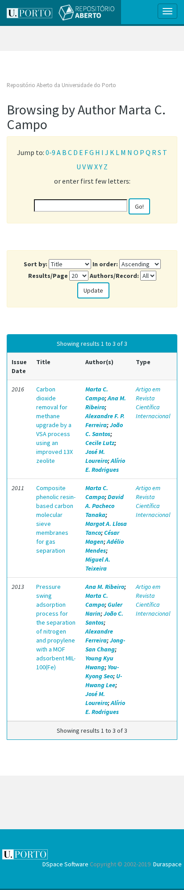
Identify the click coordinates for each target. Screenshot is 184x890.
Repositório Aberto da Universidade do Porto (61, 85)
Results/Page (48, 276)
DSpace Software (65, 864)
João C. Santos (104, 429)
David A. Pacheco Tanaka (104, 506)
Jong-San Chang (105, 644)
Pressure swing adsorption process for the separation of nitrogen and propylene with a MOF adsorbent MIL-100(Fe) (55, 627)
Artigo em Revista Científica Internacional (153, 402)
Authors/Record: (114, 276)
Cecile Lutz (99, 443)
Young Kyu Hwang (99, 662)
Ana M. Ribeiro (104, 587)
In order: (105, 264)
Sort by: (35, 264)
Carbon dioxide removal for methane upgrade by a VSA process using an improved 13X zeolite (54, 425)
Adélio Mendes (104, 545)
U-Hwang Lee (103, 680)
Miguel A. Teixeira (97, 563)
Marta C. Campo (96, 393)
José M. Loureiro (96, 456)
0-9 (50, 152)
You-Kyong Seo (102, 671)
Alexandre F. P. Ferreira (105, 420)
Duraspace (167, 864)
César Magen (102, 537)
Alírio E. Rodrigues (105, 465)
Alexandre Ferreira (99, 635)
